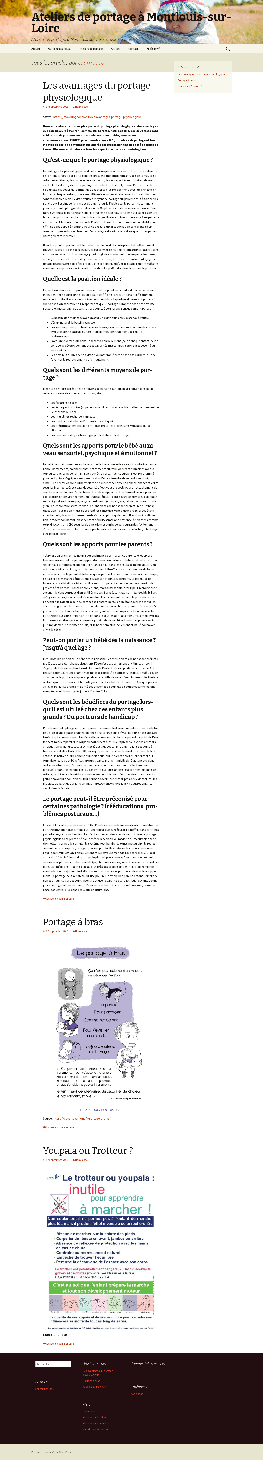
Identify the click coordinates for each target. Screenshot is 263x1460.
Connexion (89, 1411)
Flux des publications (95, 1417)
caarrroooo (91, 62)
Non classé (81, 106)
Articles (115, 49)
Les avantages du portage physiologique (201, 74)
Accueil (35, 49)
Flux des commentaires (96, 1423)
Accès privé (153, 49)
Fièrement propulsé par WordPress (51, 1452)
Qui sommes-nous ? (59, 49)
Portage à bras (73, 922)
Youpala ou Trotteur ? (88, 1150)
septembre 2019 (44, 1389)
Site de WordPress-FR (95, 1429)
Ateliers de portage (91, 49)
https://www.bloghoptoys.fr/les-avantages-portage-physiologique (97, 117)
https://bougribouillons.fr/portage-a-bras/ (82, 1118)
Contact (133, 49)
